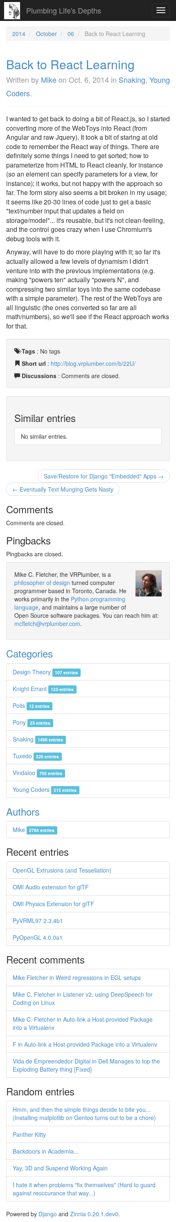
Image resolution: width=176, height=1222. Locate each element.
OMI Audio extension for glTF (51, 887)
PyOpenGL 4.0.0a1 (38, 937)
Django (47, 1214)
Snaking (132, 79)
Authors (23, 811)
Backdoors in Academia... (46, 1151)
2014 (18, 33)
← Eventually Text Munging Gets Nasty (62, 489)
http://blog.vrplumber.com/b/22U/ (93, 363)
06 (71, 33)
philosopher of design (42, 582)
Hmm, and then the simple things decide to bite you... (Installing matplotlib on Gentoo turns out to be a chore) (84, 1113)
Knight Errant (43, 689)
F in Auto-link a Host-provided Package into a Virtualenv (85, 1044)
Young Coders (45, 789)
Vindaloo (37, 773)
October (46, 33)
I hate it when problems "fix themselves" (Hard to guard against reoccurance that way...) (84, 1189)
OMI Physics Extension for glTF (53, 904)
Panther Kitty (29, 1134)
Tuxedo (36, 756)
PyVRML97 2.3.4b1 (38, 920)
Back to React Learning (70, 64)
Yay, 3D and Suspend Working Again (60, 1168)
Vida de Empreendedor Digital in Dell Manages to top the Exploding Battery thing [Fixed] (86, 1065)
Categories (29, 653)
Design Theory (45, 672)
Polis (31, 705)
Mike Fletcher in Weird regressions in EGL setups (77, 977)
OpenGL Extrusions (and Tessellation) (62, 870)
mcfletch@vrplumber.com (47, 623)
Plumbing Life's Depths (63, 10)
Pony (31, 722)
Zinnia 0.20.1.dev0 (94, 1214)
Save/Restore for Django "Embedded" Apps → (104, 476)
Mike (48, 79)
